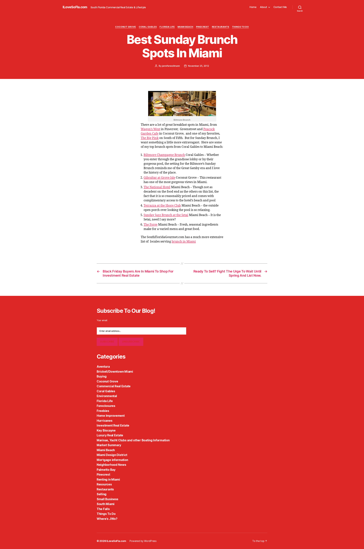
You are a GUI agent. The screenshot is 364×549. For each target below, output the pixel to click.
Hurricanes (104, 420)
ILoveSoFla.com (75, 7)
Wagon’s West (150, 129)
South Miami (105, 504)
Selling (101, 494)
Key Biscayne (106, 430)
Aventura (103, 366)
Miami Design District (112, 455)
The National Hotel (157, 187)
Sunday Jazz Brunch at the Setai (166, 215)
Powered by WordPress (143, 540)
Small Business (107, 499)
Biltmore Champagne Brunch (164, 155)
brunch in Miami (184, 241)
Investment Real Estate (113, 425)
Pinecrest (202, 27)
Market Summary (109, 445)
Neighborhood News (111, 465)
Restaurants (220, 27)
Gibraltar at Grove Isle (159, 178)
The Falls (103, 509)
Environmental (107, 396)
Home (253, 7)
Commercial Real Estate (114, 386)
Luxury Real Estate (110, 435)
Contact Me (280, 7)
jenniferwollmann (171, 65)
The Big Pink (150, 138)
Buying (101, 376)
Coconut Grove (125, 27)
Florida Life (167, 27)
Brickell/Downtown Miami (115, 371)
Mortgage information (112, 460)
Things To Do (240, 27)
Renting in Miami (108, 479)
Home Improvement (111, 415)
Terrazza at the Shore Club (162, 206)
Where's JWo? (107, 519)
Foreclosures (106, 406)
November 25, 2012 (198, 65)
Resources (104, 484)
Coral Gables (148, 27)
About (263, 7)
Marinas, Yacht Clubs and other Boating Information (133, 440)
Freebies (103, 411)
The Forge (150, 225)
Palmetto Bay (106, 469)
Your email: (102, 320)
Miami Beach (185, 27)
